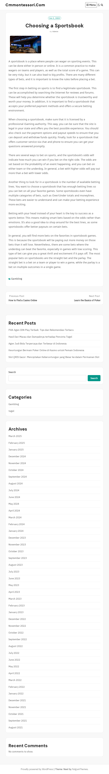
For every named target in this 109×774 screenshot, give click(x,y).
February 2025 (17, 442)
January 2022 (16, 693)
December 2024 (17, 456)
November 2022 (17, 625)
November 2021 (17, 707)
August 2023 (16, 564)
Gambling (16, 278)
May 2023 (14, 585)
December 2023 (17, 537)
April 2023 (14, 591)
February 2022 (17, 686)
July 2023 (14, 571)
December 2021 (17, 700)
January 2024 (16, 530)
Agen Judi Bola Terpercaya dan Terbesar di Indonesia (38, 343)
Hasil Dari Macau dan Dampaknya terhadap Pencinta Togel (40, 336)
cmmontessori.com (25, 4)
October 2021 (16, 714)
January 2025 (16, 449)
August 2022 (16, 646)
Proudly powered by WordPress (37, 769)
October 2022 (16, 632)
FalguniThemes (80, 769)
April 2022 (14, 673)
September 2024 (18, 476)
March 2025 (15, 436)
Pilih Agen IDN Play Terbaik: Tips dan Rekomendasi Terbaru (41, 330)
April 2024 (14, 510)
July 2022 (14, 653)
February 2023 (17, 605)
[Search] (102, 5)
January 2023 (16, 612)
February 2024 (17, 524)
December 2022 (17, 619)
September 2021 (18, 720)
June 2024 (14, 497)
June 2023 (14, 578)
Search (12, 372)
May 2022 (14, 666)
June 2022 (14, 659)
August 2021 (16, 727)
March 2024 (15, 517)
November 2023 (17, 544)
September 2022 (18, 639)
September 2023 (18, 558)
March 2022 (15, 680)
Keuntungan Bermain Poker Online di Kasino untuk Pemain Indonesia (46, 350)
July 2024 (14, 490)
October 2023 (16, 551)
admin (55, 31)
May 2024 (14, 503)
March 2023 (15, 598)
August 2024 (16, 483)
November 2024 (17, 463)
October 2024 (16, 470)
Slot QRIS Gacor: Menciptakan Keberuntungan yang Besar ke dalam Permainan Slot (54, 357)
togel (11, 411)
